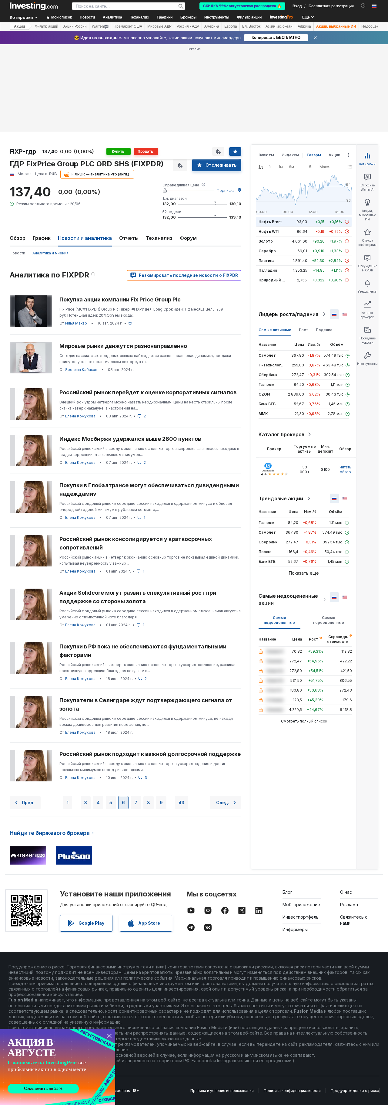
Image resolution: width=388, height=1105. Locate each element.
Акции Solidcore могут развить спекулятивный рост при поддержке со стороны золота (137, 597)
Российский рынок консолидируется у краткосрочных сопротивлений (135, 543)
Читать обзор (345, 469)
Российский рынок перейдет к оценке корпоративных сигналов (147, 392)
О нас (346, 892)
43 (181, 802)
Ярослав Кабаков (81, 369)
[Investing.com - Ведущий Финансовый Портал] (34, 6)
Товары (313, 155)
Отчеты (129, 238)
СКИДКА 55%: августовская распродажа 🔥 (242, 6)
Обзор (17, 238)
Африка (304, 26)
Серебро (267, 251)
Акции (19, 26)
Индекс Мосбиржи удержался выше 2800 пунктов (130, 439)
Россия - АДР (188, 26)
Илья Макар (76, 323)
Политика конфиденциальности (292, 1090)
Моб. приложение (301, 904)
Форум (188, 238)
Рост (303, 330)
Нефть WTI (269, 231)
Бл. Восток (251, 26)
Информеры (295, 929)
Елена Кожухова (80, 416)
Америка (211, 26)
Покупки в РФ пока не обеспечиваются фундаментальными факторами (142, 650)
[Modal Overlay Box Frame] (57, 1067)
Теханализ (159, 238)
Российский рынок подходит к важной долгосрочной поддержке (150, 754)
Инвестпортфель (301, 917)
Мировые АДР (159, 26)
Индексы (290, 155)
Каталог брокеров (281, 434)
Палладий (268, 270)
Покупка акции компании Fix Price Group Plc (120, 299)
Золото (266, 241)
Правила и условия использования (222, 1090)
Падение (324, 330)
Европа (230, 26)
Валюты (266, 155)
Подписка (226, 190)
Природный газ (273, 280)
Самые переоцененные (328, 620)
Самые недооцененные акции (288, 599)
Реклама (349, 904)
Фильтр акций (249, 17)
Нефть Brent (270, 221)
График (42, 238)
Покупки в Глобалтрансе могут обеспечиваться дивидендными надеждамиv (149, 489)
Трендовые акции (281, 498)
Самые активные (275, 330)
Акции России (75, 26)
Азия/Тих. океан (279, 26)
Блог (287, 892)
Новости (17, 253)
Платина (266, 260)
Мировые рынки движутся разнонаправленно (123, 346)
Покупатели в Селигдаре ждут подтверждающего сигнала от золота (145, 704)
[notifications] (363, 5)
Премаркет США (128, 26)
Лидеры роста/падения (288, 314)
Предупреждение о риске (355, 1090)
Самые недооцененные (279, 620)
